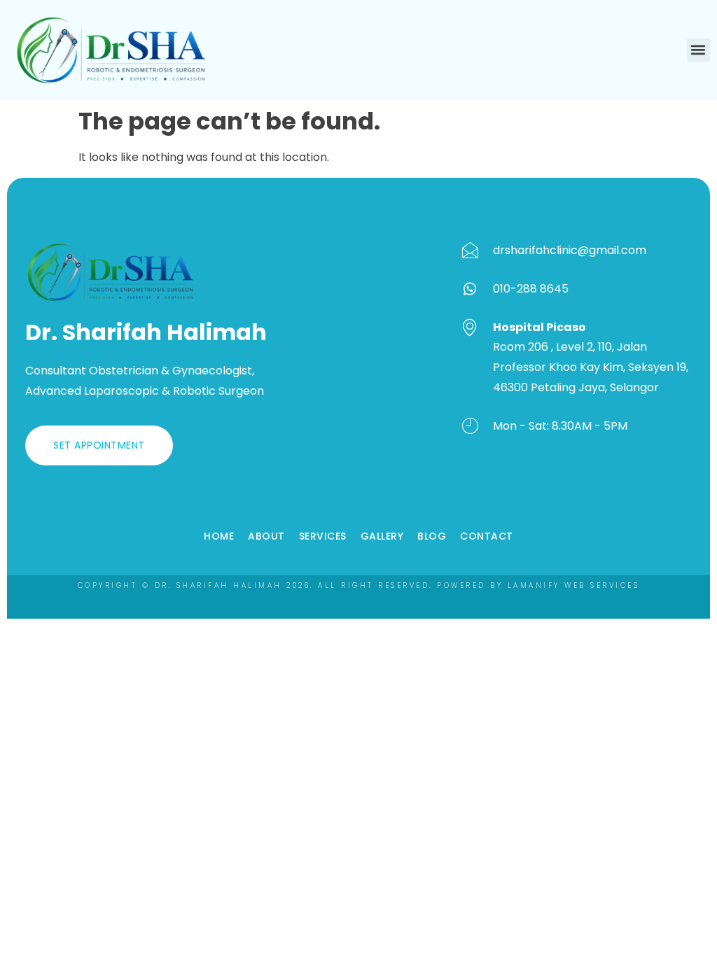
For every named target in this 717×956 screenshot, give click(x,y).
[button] (698, 50)
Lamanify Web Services (574, 585)
